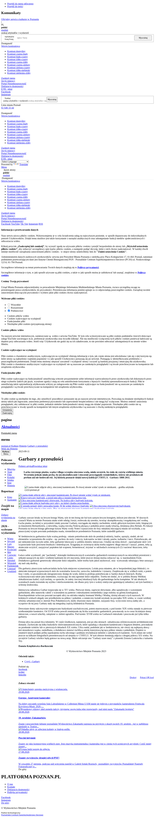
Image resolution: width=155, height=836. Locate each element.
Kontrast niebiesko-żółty (19, 73)
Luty (9, 544)
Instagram (6, 94)
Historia (23, 446)
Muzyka (11, 469)
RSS (41, 224)
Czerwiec (11, 555)
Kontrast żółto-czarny (17, 59)
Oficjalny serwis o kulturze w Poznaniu (20, 19)
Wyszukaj (143, 38)
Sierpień (11, 560)
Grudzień (11, 571)
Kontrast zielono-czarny (18, 67)
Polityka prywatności (17, 792)
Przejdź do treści (15, 6)
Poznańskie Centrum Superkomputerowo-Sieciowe (22, 815)
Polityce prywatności (88, 267)
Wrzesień (11, 563)
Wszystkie (16, 304)
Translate (23, 164)
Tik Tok (24, 224)
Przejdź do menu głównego (20, 3)
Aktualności (10, 427)
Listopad (11, 568)
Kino (9, 497)
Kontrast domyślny (16, 51)
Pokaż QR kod (147, 677)
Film (9, 474)
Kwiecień (11, 549)
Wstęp (10, 538)
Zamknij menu (8, 78)
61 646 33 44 (7, 107)
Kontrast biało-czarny (17, 56)
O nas (10, 784)
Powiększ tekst (40, 466)
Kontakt (11, 787)
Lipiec (10, 557)
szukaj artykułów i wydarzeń (15, 101)
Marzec (10, 547)
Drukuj (133, 677)
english (4, 30)
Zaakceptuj (7, 413)
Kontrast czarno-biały (17, 54)
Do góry (22, 769)
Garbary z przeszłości (37, 446)
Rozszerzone (17, 307)
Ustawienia (7, 410)
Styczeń (11, 541)
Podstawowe (17, 310)
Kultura (14, 446)
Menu (4, 167)
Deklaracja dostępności (18, 789)
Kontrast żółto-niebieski (18, 70)
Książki (11, 477)
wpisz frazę (11, 37)
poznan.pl (6, 446)
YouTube (15, 224)
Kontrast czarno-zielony (18, 65)
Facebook (6, 91)
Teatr (9, 472)
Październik (12, 566)
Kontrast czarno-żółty (17, 62)
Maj (9, 552)
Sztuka (10, 480)
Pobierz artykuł (25, 466)
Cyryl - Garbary (32, 661)
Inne (9, 483)
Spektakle (12, 500)
